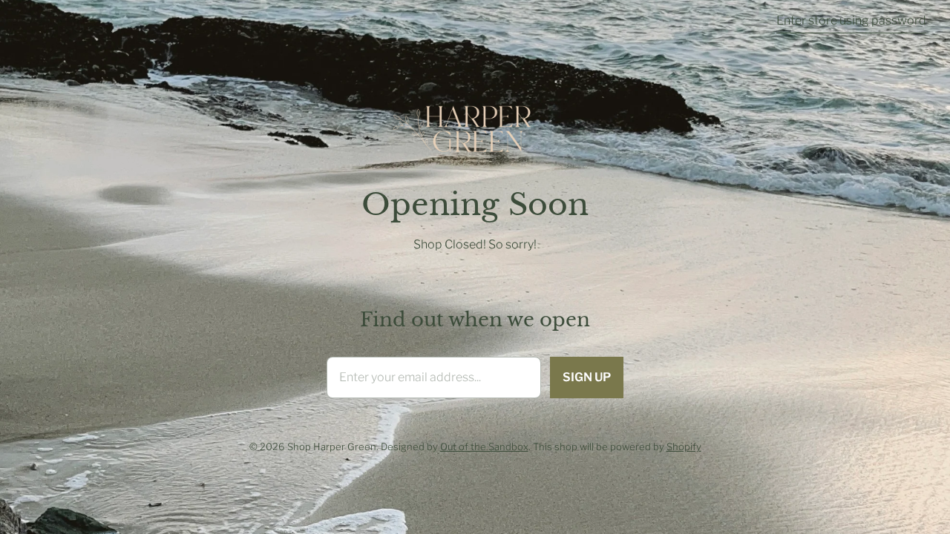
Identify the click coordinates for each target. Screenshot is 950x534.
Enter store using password (851, 20)
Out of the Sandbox (484, 446)
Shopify (683, 446)
